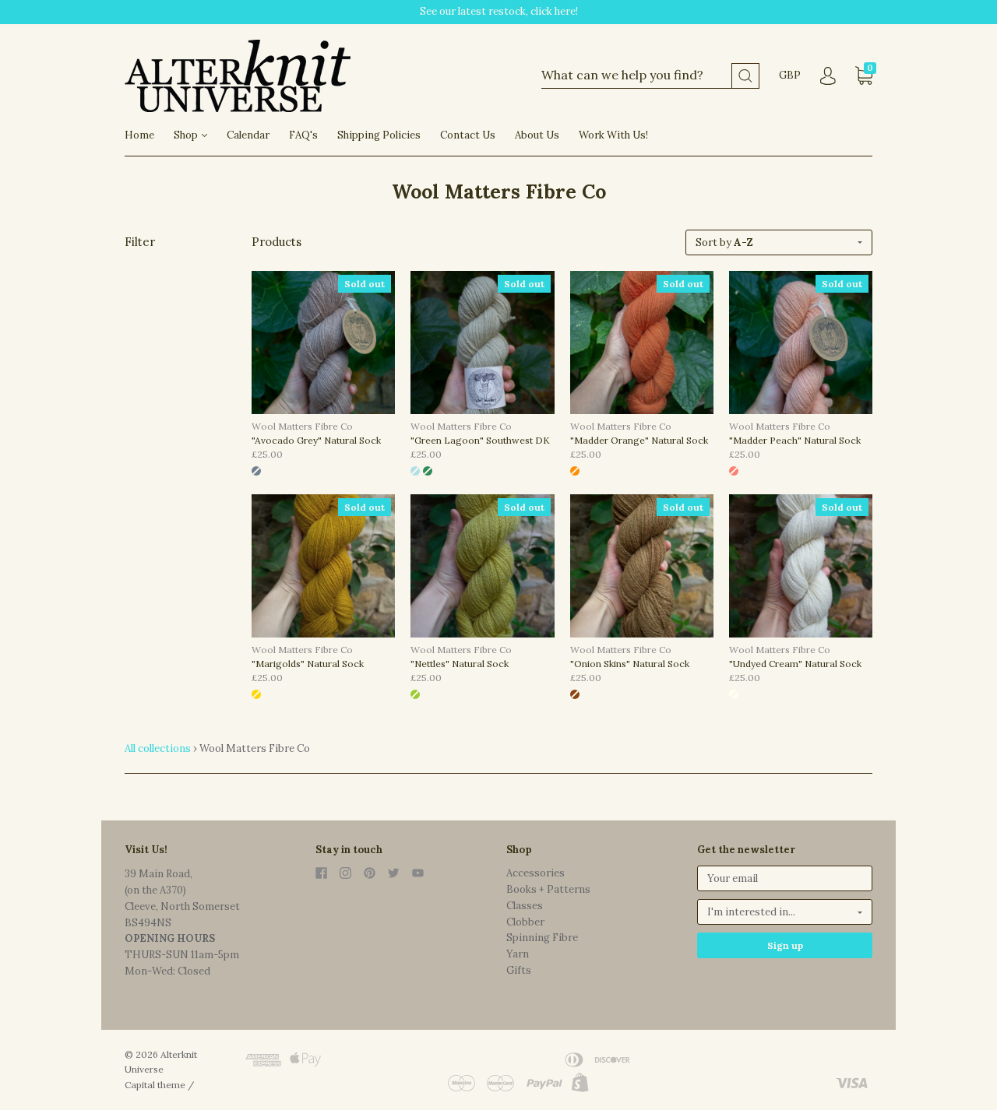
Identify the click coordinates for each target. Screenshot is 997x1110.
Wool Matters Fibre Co (302, 426)
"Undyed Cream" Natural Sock (795, 663)
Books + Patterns (548, 889)
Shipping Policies (379, 135)
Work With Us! (613, 135)
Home (139, 135)
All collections (158, 748)
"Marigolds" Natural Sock (308, 663)
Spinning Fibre (542, 937)
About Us (537, 135)
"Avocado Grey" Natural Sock (316, 440)
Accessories (535, 873)
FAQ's (303, 135)
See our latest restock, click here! (499, 11)
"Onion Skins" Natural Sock (629, 663)
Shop (187, 135)
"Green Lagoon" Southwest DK (480, 440)
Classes (524, 905)
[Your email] (784, 878)
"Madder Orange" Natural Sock (639, 440)
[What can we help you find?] (650, 76)
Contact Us (467, 135)
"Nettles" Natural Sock (459, 663)
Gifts (518, 970)
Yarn (517, 954)
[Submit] (745, 76)
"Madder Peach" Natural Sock (795, 440)
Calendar (248, 135)
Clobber (525, 922)
